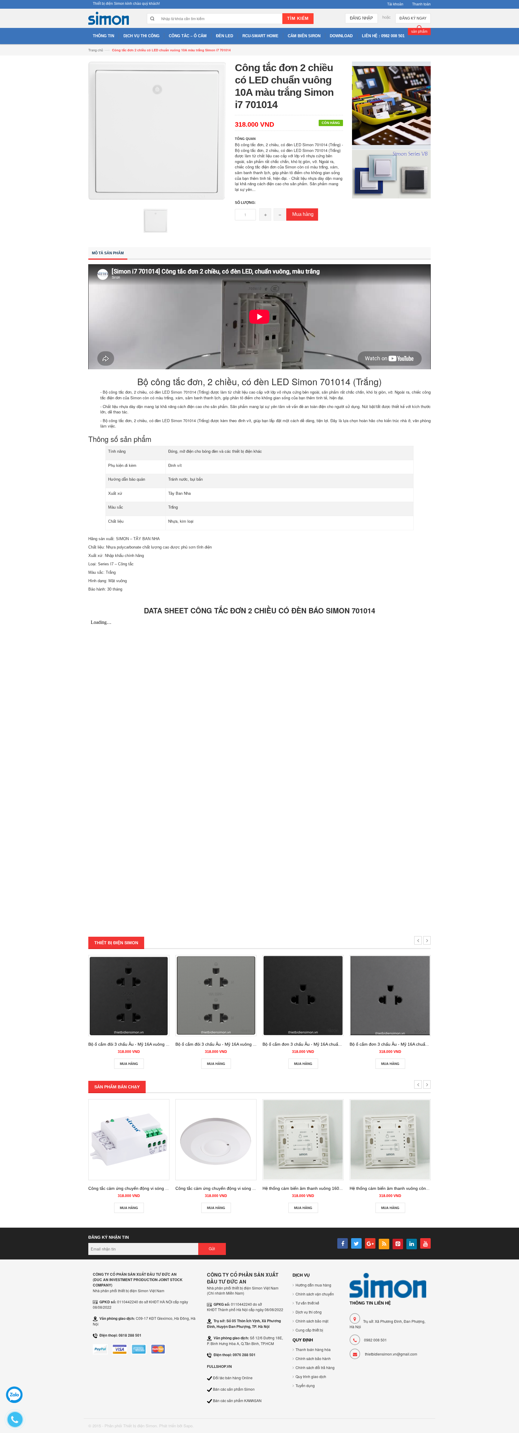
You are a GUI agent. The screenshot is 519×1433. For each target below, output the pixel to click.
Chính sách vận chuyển (315, 1293)
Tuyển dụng (305, 1385)
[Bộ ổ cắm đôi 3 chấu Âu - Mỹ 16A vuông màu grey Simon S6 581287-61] (216, 995)
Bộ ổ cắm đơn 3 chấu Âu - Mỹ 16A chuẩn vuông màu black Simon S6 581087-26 (339, 1044)
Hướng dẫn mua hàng (313, 1284)
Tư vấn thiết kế (307, 1302)
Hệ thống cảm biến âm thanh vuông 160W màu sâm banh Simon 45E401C (334, 1188)
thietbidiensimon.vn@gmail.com (391, 1353)
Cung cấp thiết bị (309, 1329)
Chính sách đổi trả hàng (315, 1367)
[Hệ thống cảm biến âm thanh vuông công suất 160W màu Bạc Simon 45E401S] (390, 1139)
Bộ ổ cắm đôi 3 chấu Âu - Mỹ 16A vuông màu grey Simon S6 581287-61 (243, 1044)
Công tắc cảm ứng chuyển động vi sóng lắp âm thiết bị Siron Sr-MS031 (155, 1188)
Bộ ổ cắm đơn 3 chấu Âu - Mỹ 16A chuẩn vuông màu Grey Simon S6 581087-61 (426, 1044)
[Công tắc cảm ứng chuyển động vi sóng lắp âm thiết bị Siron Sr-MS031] (128, 1139)
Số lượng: (245, 203)
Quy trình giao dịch (311, 1376)
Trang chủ (95, 49)
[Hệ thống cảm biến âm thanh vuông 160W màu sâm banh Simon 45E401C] (303, 1139)
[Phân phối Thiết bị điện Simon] (108, 20)
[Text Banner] (391, 173)
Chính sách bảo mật (312, 1320)
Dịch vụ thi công (309, 1311)
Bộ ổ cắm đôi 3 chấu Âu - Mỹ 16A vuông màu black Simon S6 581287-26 (157, 1044)
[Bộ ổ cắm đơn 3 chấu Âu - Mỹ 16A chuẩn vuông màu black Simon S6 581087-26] (303, 995)
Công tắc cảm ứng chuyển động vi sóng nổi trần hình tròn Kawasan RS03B (246, 1188)
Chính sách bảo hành (313, 1358)
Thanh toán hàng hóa (313, 1349)
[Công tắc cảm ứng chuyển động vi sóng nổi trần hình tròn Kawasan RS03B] (216, 1139)
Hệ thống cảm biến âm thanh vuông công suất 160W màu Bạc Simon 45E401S (425, 1188)
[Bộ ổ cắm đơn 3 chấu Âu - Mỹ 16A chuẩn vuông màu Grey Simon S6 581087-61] (390, 995)
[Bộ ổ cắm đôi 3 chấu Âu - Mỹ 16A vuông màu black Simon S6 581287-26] (128, 995)
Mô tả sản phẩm (108, 253)
